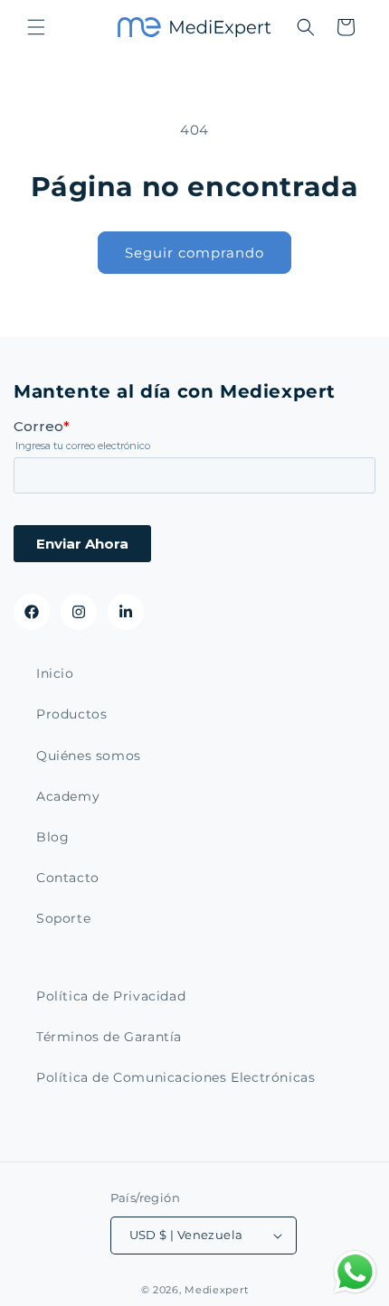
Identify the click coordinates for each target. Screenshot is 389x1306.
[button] (36, 27)
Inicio (55, 673)
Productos (71, 714)
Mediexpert (216, 1289)
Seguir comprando (194, 252)
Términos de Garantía (109, 1037)
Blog (52, 837)
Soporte (63, 918)
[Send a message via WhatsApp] (355, 1272)
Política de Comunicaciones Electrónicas (175, 1077)
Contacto (68, 877)
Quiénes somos (88, 755)
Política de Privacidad (110, 996)
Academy (68, 796)
